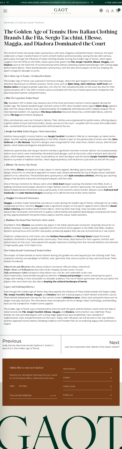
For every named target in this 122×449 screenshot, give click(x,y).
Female (23, 386)
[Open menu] (5, 11)
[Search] (107, 11)
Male (12, 386)
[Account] (112, 11)
